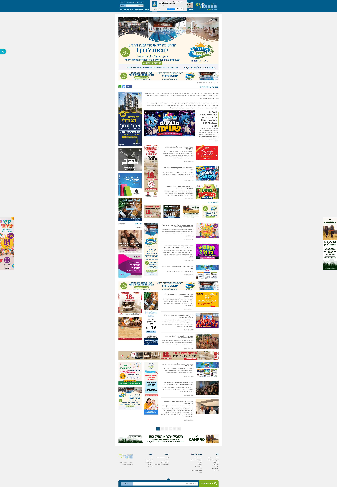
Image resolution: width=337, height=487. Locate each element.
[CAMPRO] (330, 243)
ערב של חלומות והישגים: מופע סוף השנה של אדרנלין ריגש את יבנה (178, 262)
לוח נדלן (126, 10)
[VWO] (153, 9)
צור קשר (216, 416)
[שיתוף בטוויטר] (123, 32)
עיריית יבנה (216, 407)
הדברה (200, 407)
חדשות (191, 10)
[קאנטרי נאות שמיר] (168, 21)
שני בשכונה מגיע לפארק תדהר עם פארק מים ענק (178, 114)
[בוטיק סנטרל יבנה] (171, 157)
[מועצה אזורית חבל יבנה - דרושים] (151, 333)
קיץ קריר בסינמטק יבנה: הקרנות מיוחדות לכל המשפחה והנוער (178, 241)
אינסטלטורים (198, 412)
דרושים (151, 403)
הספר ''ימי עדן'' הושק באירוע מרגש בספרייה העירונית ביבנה (178, 348)
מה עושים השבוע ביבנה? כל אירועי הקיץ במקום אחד (177, 213)
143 (175, 374)
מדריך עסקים (139, 10)
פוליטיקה (148, 10)
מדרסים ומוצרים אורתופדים (162, 410)
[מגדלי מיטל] (130, 65)
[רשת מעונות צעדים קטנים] (130, 319)
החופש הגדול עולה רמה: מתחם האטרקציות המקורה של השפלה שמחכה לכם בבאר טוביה (178, 192)
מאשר (170, 8)
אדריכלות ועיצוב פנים (196, 416)
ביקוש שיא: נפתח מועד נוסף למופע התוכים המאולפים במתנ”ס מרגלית (179, 133)
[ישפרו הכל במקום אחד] (130, 130)
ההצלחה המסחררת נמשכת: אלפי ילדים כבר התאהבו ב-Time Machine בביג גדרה (208, 64)
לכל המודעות (121, 169)
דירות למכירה (149, 407)
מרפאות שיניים (165, 407)
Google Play (123, 2)
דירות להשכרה (149, 405)
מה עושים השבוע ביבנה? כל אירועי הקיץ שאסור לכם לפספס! (177, 310)
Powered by (158, 9)
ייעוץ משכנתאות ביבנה (196, 405)
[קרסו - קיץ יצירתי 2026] (7, 243)
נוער (131, 10)
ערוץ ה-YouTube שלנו (213, 405)
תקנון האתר (215, 412)
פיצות (200, 418)
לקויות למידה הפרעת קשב (162, 403)
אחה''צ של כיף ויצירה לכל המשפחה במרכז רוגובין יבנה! (179, 93)
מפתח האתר (215, 414)
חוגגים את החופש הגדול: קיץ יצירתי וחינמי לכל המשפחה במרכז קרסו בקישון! (177, 171)
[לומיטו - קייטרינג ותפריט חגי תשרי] (130, 274)
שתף (128, 32)
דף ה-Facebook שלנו (213, 403)
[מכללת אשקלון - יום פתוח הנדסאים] (130, 211)
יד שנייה (150, 410)
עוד (121, 10)
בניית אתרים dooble (128, 410)
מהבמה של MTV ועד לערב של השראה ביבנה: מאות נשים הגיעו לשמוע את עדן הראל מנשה (178, 329)
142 (170, 374)
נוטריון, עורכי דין (198, 403)
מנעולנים (200, 410)
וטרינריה (167, 405)
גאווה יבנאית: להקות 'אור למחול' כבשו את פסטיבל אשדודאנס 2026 (179, 282)
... (166, 374)
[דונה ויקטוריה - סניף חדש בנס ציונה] (130, 186)
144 (179, 374)
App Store (130, 2)
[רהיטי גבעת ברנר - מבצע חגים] (151, 116)
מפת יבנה (216, 410)
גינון (201, 414)
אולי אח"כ (179, 8)
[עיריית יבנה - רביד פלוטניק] (130, 105)
